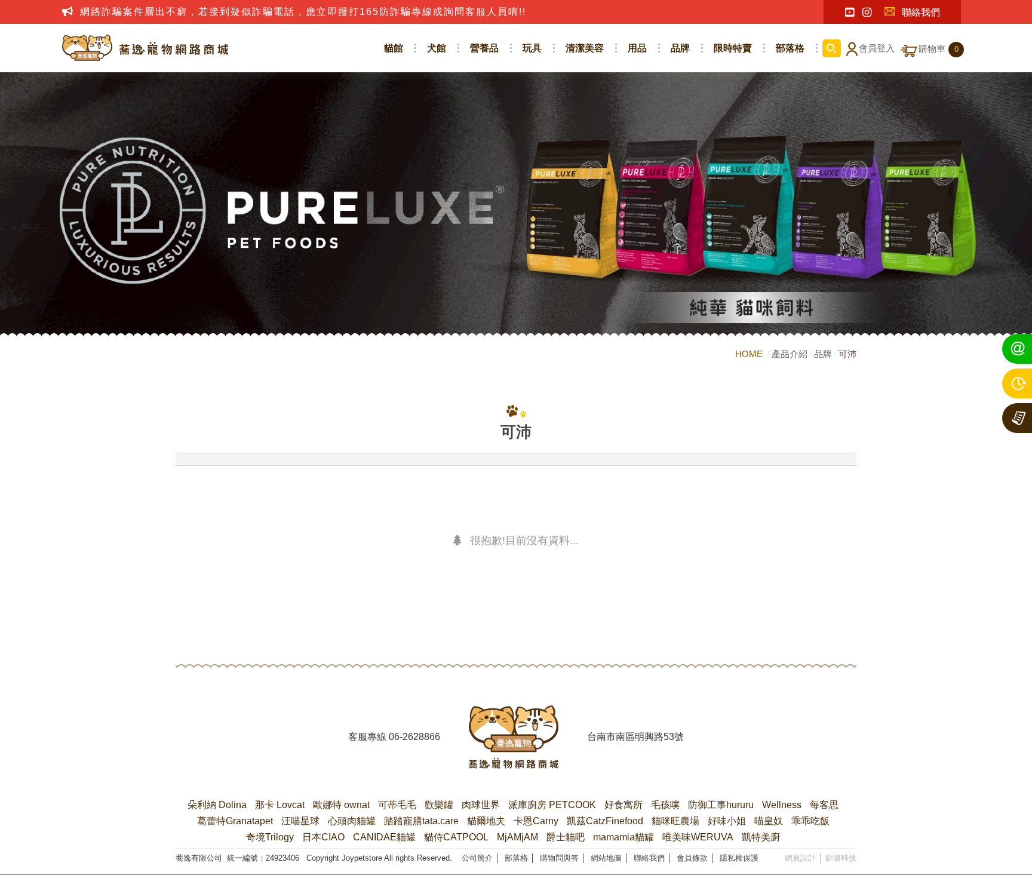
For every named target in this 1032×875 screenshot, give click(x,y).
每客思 (824, 805)
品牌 (680, 48)
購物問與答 (559, 857)
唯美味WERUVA (697, 837)
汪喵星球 (300, 821)
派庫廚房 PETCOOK (552, 805)
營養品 (484, 48)
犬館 (436, 48)
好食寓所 (623, 805)
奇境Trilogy (270, 837)
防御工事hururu (721, 805)
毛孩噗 (665, 805)
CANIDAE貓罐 (384, 837)
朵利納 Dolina (217, 805)
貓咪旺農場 (675, 821)
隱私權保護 (739, 857)
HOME (750, 354)
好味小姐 (727, 821)
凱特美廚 (761, 837)
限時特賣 (733, 48)
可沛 (847, 354)
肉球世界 (481, 805)
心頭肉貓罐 (352, 821)
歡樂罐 (439, 805)
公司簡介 (477, 857)
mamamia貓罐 (623, 837)
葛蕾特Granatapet (235, 821)
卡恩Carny (536, 821)
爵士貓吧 (565, 837)
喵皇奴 (768, 821)
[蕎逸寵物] (145, 48)
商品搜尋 (831, 48)
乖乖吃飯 (810, 821)
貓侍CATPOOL (456, 837)
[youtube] (849, 12)
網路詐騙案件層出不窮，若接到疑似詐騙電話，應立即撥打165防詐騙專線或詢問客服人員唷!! (303, 12)
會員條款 (692, 857)
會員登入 (877, 48)
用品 (637, 48)
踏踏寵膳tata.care (421, 821)
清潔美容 (585, 48)
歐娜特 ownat (341, 805)
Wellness (781, 805)
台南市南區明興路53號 (635, 737)
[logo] (514, 737)
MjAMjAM (517, 837)
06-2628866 (414, 737)
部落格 (790, 48)
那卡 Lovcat (280, 805)
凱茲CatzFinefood (605, 821)
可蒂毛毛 (397, 805)
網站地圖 (606, 857)
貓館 (393, 48)
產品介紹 (789, 354)
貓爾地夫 (486, 821)
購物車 (939, 49)
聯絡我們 (921, 12)
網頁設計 (800, 857)
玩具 (532, 48)
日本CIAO (323, 837)
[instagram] (866, 12)
